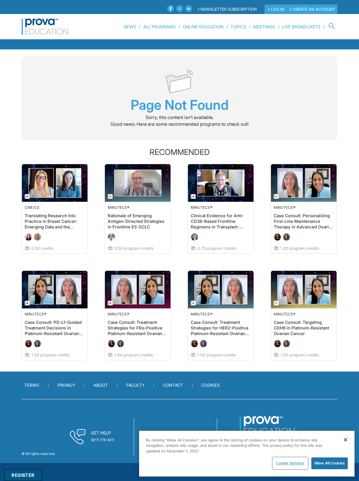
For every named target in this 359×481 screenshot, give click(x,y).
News (130, 26)
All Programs (159, 26)
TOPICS (238, 26)
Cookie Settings (290, 463)
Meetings (264, 26)
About (100, 396)
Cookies (210, 396)
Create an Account (314, 9)
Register (22, 475)
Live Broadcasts (301, 26)
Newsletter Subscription (229, 9)
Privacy (66, 396)
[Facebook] (170, 8)
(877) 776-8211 (102, 451)
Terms (31, 396)
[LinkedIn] (188, 8)
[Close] (345, 440)
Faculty (135, 396)
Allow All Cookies (329, 463)
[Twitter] (179, 8)
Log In (277, 9)
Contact (173, 396)
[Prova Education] (45, 26)
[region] (247, 454)
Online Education (203, 26)
